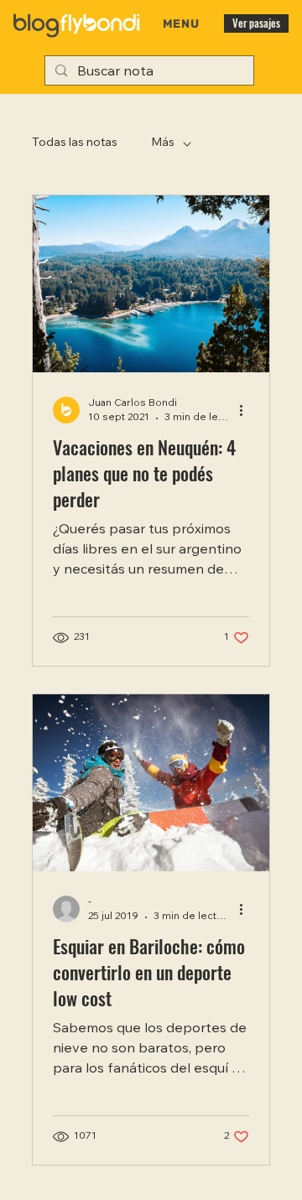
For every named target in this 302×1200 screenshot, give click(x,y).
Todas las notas (74, 143)
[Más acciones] (247, 410)
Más (162, 143)
